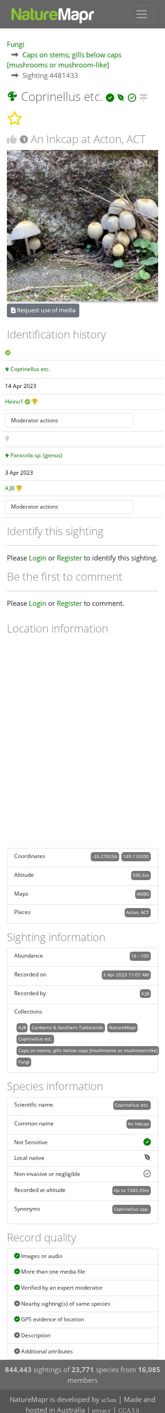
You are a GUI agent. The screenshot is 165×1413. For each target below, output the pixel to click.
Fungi (15, 44)
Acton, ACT (137, 912)
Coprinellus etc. (30, 369)
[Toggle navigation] (141, 14)
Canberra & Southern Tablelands (67, 1027)
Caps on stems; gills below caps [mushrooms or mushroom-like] (88, 1050)
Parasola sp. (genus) (36, 455)
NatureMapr (122, 1027)
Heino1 (14, 401)
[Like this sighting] (12, 139)
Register (69, 557)
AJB (10, 488)
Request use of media (46, 310)
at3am (108, 1399)
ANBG (143, 894)
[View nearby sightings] (143, 96)
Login (37, 557)
